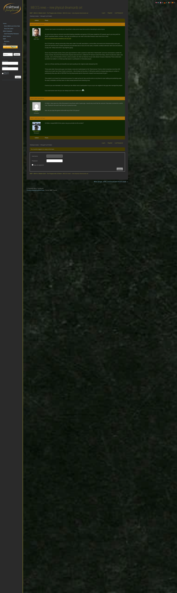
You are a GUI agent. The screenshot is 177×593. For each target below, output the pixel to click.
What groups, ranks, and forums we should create (111, 182)
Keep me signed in (6, 72)
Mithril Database (7, 31)
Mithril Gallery (7, 36)
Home (4, 23)
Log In (18, 77)
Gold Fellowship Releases (11, 33)
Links (4, 44)
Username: (5, 61)
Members (6, 41)
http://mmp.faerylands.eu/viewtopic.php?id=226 (58, 38)
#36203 (122, 98)
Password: (5, 66)
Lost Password (119, 13)
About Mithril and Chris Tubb (12, 26)
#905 (122, 24)
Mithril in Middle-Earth (40, 13)
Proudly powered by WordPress (35, 190)
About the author (8, 28)
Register (110, 13)
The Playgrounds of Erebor (54, 13)
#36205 (122, 118)
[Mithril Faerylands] (12, 16)
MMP (4, 39)
